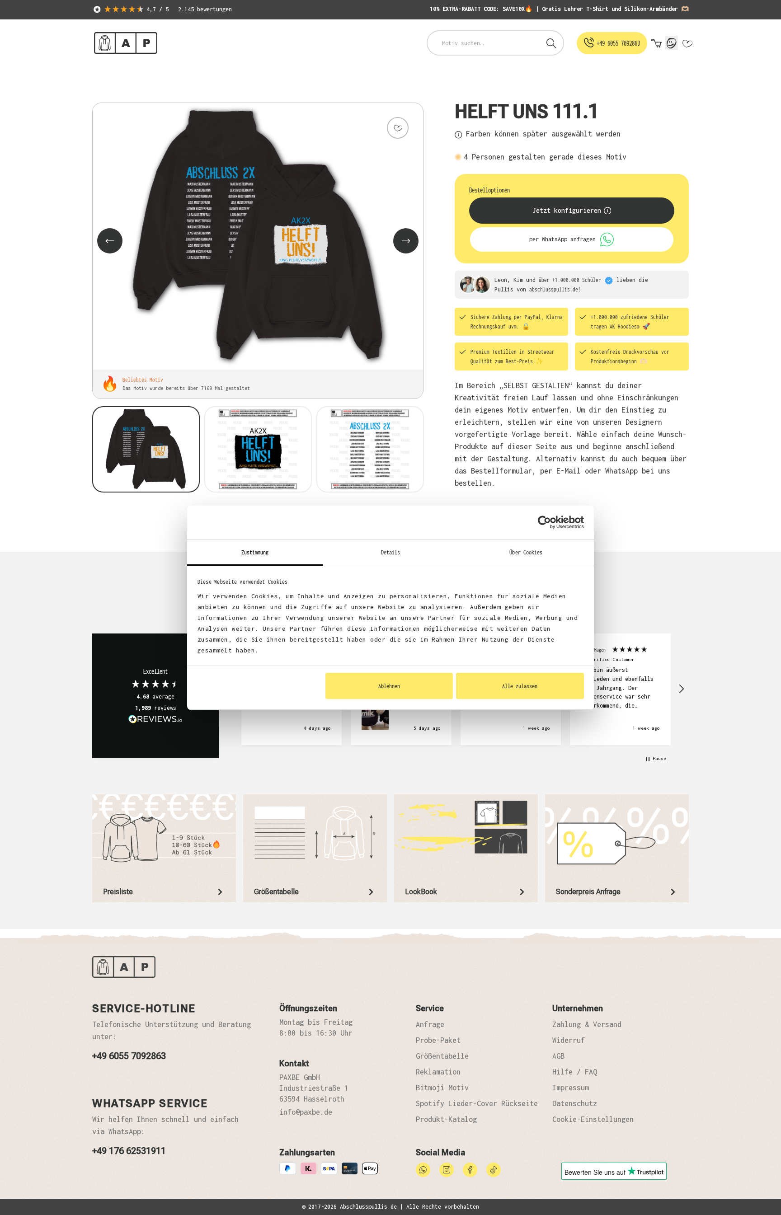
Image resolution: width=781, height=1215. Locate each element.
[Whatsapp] (423, 1169)
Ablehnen (389, 686)
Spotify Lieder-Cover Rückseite (477, 1103)
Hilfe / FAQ (574, 1072)
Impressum (570, 1088)
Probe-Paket (438, 1040)
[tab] (164, 848)
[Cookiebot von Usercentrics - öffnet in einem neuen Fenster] (544, 522)
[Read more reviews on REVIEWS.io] (155, 720)
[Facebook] (470, 1169)
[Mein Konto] (671, 43)
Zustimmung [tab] (255, 552)
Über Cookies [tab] (525, 552)
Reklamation (438, 1072)
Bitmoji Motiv (442, 1088)
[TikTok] (493, 1169)
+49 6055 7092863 (129, 1056)
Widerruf (568, 1040)
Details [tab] (390, 552)
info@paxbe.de (305, 1112)
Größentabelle (442, 1056)
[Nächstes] (406, 240)
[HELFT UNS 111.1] (258, 236)
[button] (681, 689)
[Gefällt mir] (398, 128)
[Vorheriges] (109, 240)
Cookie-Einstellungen (593, 1119)
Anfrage (430, 1024)
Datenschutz (574, 1103)
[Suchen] (551, 43)
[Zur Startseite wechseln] (125, 43)
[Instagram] (446, 1169)
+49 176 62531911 (129, 1150)
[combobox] (484, 43)
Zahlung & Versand (586, 1024)
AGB (558, 1056)
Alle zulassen (519, 686)
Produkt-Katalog (446, 1119)
